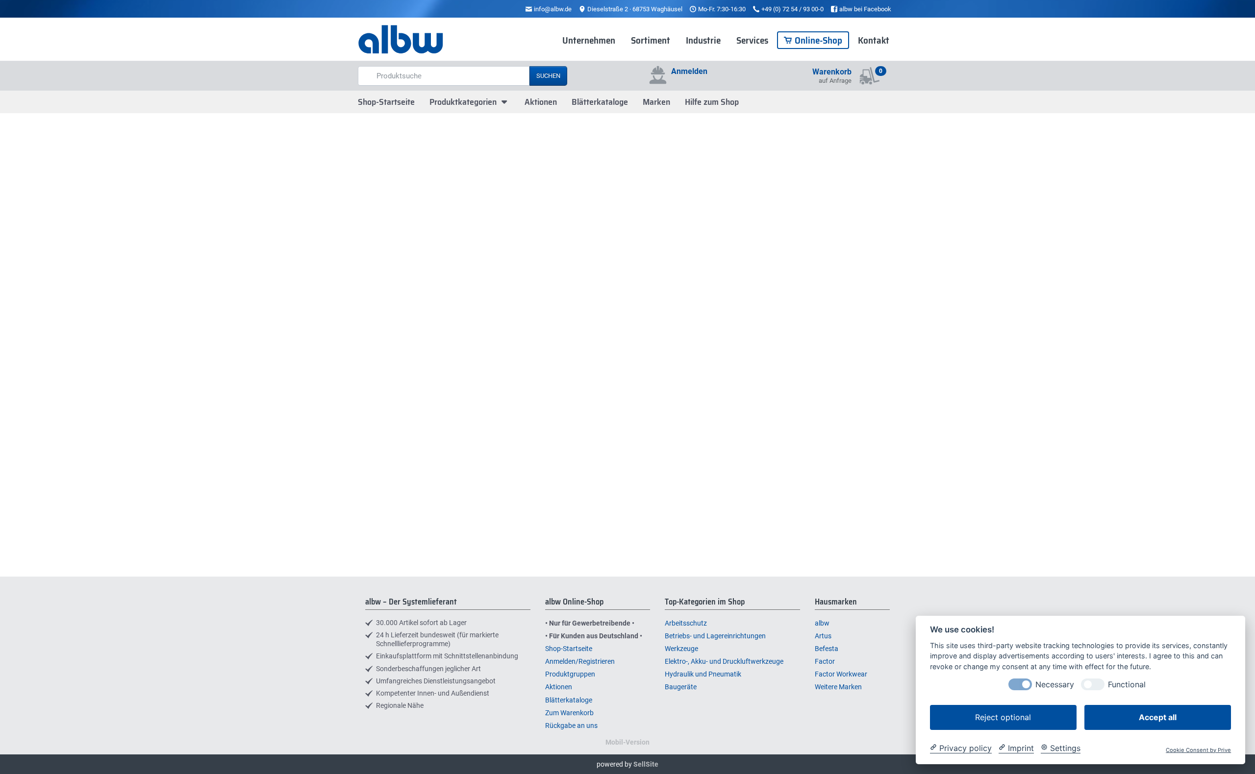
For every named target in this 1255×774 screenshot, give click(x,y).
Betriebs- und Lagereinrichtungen (715, 636)
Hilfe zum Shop (712, 102)
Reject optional (1003, 717)
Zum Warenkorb (569, 713)
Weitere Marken (838, 687)
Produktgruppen (570, 674)
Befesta (826, 649)
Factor (825, 661)
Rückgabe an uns (571, 725)
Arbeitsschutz (686, 623)
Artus (823, 636)
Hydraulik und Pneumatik (703, 674)
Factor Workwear (841, 674)
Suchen (548, 75)
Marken (656, 102)
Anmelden (689, 71)
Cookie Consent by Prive (1198, 750)
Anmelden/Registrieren (580, 661)
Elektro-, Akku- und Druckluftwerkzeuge (724, 661)
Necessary (1054, 684)
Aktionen (541, 102)
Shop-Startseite (386, 102)
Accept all (1158, 717)
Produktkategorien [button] (464, 102)
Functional (1127, 684)
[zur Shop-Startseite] (401, 39)
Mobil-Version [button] (627, 742)
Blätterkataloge (600, 102)
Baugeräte (681, 687)
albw (822, 623)
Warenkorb (832, 71)
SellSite (645, 764)
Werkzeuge (681, 649)
